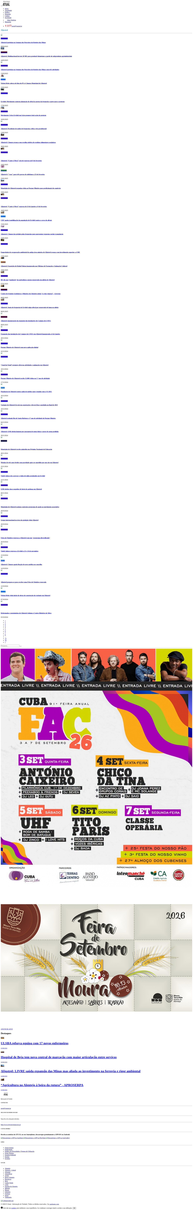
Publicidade (8, 1149)
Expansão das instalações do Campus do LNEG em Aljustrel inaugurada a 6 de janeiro (30, 334)
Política (3, 79)
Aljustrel (7, 1172)
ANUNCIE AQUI (7, 1029)
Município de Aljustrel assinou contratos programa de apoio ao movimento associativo (30, 507)
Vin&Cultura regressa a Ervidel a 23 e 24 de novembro (19, 551)
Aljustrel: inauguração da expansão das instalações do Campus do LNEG (26, 321)
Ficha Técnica (9, 1153)
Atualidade (4, 38)
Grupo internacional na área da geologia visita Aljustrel (19, 520)
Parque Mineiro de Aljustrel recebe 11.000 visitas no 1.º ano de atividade (25, 378)
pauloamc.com (54, 1204)
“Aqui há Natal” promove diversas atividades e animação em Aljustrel (24, 365)
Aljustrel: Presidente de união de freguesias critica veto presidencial (24, 129)
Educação (4, 441)
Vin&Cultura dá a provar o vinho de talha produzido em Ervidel (23, 476)
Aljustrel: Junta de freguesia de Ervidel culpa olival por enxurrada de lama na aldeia (29, 307)
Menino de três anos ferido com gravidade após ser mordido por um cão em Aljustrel (29, 462)
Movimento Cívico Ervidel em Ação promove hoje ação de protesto (23, 115)
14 (5, 640)
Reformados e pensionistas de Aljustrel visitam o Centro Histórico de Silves (26, 613)
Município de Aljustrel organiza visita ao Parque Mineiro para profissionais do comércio (31, 188)
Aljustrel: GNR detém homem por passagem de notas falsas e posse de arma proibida (30, 431)
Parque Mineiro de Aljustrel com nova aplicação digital (19, 347)
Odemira (7, 1192)
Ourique (7, 1194)
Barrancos (8, 1179)
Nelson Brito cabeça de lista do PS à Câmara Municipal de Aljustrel (24, 83)
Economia (4, 52)
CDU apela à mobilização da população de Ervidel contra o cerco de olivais (26, 220)
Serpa (6, 1195)
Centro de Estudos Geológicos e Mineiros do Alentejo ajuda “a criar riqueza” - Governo (30, 294)
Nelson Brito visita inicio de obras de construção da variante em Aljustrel (25, 595)
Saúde (3, 388)
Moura (7, 1190)
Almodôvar (8, 1174)
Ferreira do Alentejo (11, 1186)
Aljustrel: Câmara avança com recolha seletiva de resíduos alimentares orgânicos (28, 142)
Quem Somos (9, 1148)
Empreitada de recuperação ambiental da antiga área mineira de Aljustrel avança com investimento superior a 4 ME (40, 252)
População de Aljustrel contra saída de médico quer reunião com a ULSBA (26, 391)
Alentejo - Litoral (10, 1170)
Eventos (7, 1158)
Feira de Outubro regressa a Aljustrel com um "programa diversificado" (25, 538)
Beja (6, 1181)
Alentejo (7, 1168)
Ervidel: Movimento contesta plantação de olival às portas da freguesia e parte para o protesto (33, 101)
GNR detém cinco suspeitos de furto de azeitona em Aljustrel (21, 489)
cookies (13, 1208)
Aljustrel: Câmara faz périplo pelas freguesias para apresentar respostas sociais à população (32, 234)
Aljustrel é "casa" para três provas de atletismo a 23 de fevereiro (23, 174)
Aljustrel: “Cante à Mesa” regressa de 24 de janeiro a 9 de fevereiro (24, 206)
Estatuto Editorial (10, 1155)
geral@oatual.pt (17, 26)
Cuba (6, 1185)
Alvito (7, 1175)
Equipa (7, 1157)
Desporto (4, 170)
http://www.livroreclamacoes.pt (11, 1125)
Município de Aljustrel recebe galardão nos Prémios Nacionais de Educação (26, 449)
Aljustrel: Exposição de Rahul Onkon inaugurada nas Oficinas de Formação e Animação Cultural (34, 266)
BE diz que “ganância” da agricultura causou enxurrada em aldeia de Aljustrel (27, 280)
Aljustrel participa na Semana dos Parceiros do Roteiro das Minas (23, 42)
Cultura (3, 262)
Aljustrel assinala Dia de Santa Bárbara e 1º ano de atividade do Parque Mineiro (28, 418)
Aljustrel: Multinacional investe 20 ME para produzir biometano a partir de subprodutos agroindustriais (36, 56)
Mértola (7, 1188)
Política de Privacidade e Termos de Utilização (19, 1151)
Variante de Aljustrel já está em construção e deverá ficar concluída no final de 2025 (29, 405)
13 (5, 638)
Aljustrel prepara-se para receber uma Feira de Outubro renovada (23, 582)
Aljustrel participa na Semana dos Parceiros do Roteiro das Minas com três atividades (30, 69)
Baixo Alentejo (9, 1177)
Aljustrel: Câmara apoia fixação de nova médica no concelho (21, 564)
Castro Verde (9, 1183)
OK (74, 1208)
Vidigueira (8, 1197)
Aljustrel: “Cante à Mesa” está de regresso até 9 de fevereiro (21, 161)
